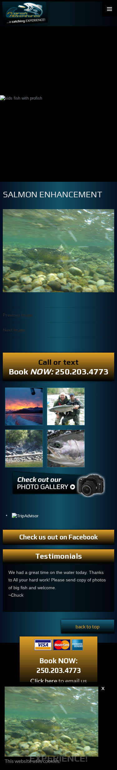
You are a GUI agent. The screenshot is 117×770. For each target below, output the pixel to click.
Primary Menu (109, 9)
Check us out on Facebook (58, 537)
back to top (88, 626)
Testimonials (58, 556)
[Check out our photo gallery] (58, 486)
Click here (43, 680)
